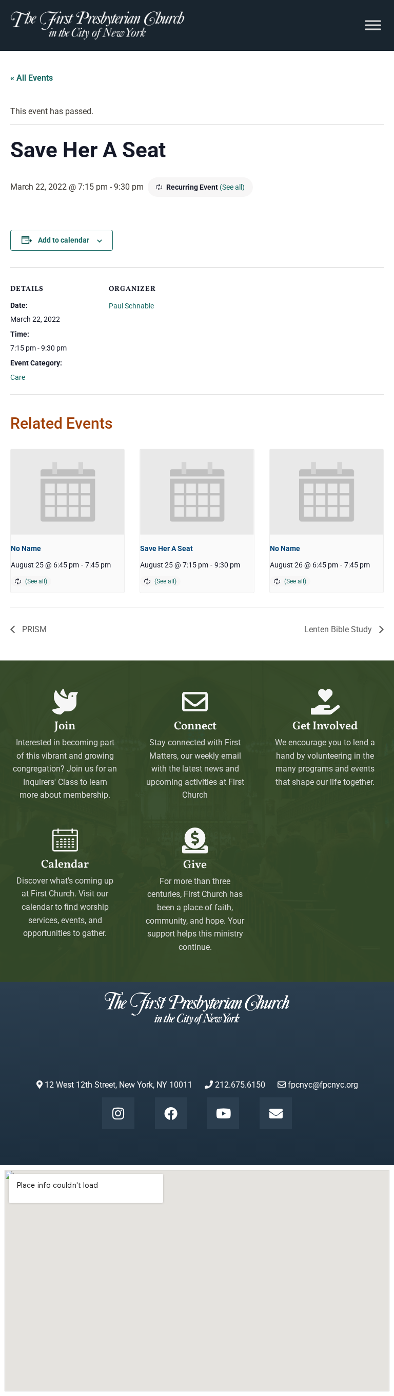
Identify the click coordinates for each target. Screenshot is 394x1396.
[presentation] (67, 492)
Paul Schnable (131, 306)
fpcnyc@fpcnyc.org (323, 1085)
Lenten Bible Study (339, 629)
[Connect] (195, 701)
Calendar (65, 865)
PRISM (33, 629)
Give (195, 865)
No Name (26, 548)
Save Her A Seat (166, 548)
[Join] (65, 701)
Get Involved (325, 726)
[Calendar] (65, 840)
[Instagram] (118, 1113)
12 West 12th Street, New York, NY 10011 (117, 1085)
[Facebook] (171, 1113)
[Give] (195, 840)
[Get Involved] (325, 701)
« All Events (31, 78)
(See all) (232, 187)
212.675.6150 (239, 1085)
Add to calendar (63, 240)
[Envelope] (275, 1113)
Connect (195, 726)
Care (17, 377)
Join (64, 726)
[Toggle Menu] (373, 25)
